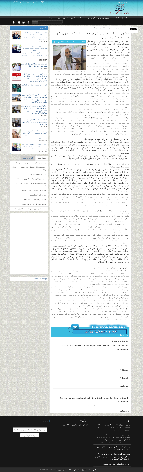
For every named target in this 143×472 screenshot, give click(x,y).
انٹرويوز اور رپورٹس (104, 18)
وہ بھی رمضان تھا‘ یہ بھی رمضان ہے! (31, 163)
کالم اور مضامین (63, 18)
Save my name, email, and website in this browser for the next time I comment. (94, 399)
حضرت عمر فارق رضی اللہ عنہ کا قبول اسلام (30, 209)
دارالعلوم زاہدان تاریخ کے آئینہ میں (76, 425)
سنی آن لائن (72, 470)
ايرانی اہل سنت (90, 18)
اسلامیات (116, 18)
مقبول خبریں (41, 158)
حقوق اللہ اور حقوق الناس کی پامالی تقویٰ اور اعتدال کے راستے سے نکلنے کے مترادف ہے (34, 146)
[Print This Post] (54, 42)
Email (124, 378)
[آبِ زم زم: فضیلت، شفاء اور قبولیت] (16, 88)
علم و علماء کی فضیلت (38, 195)
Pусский (15, 2)
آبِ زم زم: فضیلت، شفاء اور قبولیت (34, 85)
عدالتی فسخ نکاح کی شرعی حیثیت (34, 204)
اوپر (94, 470)
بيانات (80, 18)
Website (124, 386)
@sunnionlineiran (40, 279)
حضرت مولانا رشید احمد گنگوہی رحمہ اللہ (31, 179)
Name (124, 370)
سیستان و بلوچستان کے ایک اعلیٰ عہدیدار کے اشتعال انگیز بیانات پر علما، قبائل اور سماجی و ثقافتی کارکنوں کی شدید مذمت (112, 456)
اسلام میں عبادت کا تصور (37, 174)
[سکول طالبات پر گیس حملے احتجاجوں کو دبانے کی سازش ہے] (69, 57)
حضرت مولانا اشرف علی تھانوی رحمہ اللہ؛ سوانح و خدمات (29, 168)
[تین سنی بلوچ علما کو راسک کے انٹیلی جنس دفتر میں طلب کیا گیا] (16, 67)
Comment (122, 349)
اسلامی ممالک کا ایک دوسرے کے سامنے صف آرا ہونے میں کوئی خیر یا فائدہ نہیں (34, 122)
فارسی (35, 2)
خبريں (73, 18)
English (42, 2)
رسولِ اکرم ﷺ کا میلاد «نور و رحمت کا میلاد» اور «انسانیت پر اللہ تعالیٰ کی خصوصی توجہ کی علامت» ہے (113, 427)
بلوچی (22, 2)
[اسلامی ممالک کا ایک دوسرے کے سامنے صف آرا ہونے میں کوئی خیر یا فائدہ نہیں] (16, 122)
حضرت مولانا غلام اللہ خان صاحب (34, 199)
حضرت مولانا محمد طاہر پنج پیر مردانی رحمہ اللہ (30, 185)
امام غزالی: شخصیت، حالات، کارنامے (33, 190)
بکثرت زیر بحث (28, 158)
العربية (28, 2)
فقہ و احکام (51, 18)
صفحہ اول (125, 18)
